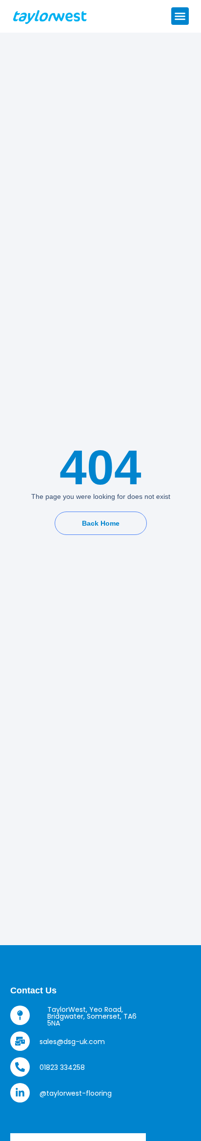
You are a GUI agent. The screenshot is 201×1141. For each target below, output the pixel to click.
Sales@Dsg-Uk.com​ (72, 1041)
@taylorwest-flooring (76, 1093)
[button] (180, 16)
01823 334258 (62, 1067)
